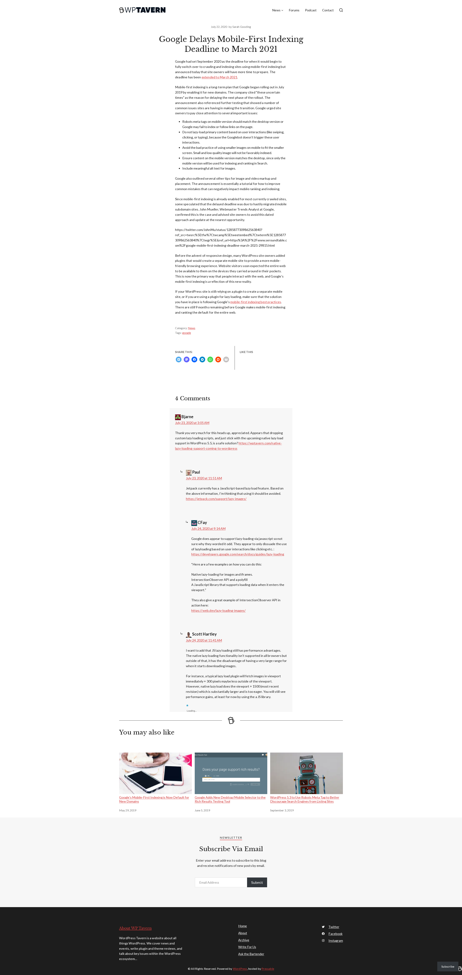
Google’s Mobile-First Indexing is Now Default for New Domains (154, 799)
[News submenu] (282, 10)
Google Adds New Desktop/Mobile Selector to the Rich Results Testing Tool (230, 799)
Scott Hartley (204, 634)
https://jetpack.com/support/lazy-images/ (216, 499)
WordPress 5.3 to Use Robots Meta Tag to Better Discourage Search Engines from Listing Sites (304, 799)
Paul (196, 472)
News (191, 328)
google (186, 332)
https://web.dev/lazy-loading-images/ (218, 610)
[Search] (341, 10)
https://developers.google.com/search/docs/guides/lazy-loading (237, 554)
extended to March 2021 (219, 77)
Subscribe (447, 966)
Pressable (267, 968)
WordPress (240, 968)
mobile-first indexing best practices (255, 302)
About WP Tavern (135, 928)
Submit (257, 882)
